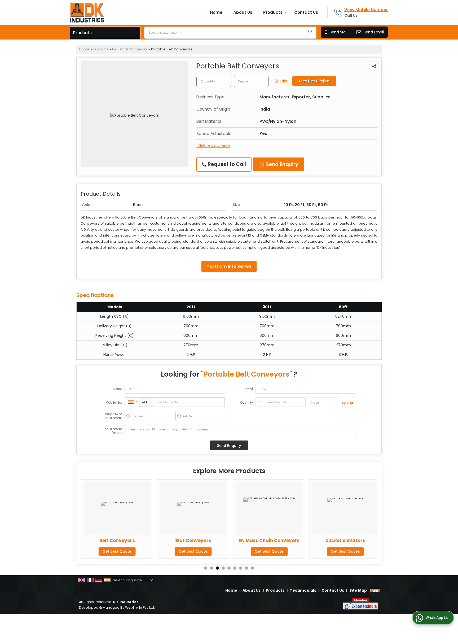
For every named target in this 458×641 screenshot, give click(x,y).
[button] (366, 9)
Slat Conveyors (193, 540)
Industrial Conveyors (129, 49)
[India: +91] (132, 402)
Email (249, 389)
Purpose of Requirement (112, 416)
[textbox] (230, 33)
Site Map (358, 590)
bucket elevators (345, 540)
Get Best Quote (117, 551)
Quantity (246, 402)
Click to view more (213, 146)
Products (273, 12)
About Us (242, 12)
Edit (283, 81)
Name (117, 389)
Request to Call (226, 164)
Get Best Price (314, 81)
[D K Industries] (87, 13)
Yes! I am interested (229, 266)
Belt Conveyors (117, 540)
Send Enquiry (281, 164)
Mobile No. (113, 402)
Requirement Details (112, 431)
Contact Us (306, 12)
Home (216, 12)
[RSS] (375, 590)
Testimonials (303, 590)
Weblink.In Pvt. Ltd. (140, 607)
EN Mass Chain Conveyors (269, 540)
